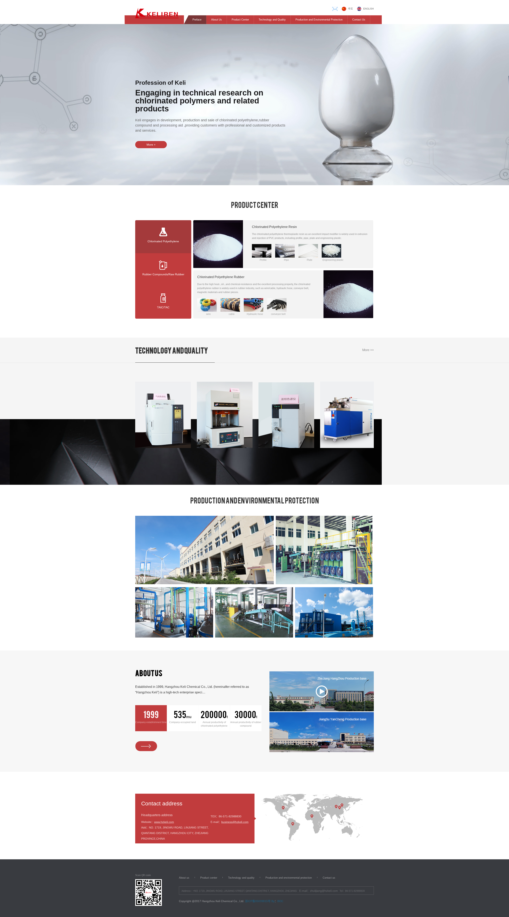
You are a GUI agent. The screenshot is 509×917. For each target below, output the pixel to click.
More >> (368, 350)
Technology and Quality (272, 19)
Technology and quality (241, 877)
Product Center (240, 19)
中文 (350, 8)
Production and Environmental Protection (319, 19)
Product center (208, 877)
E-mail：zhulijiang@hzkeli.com (318, 890)
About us (184, 877)
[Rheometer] (286, 415)
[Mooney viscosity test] (163, 415)
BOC (280, 901)
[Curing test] (348, 415)
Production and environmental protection (288, 877)
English (368, 8)
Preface (196, 19)
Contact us (329, 877)
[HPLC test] (225, 415)
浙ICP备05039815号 (258, 901)
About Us (216, 19)
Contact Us (358, 19)
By (273, 901)
